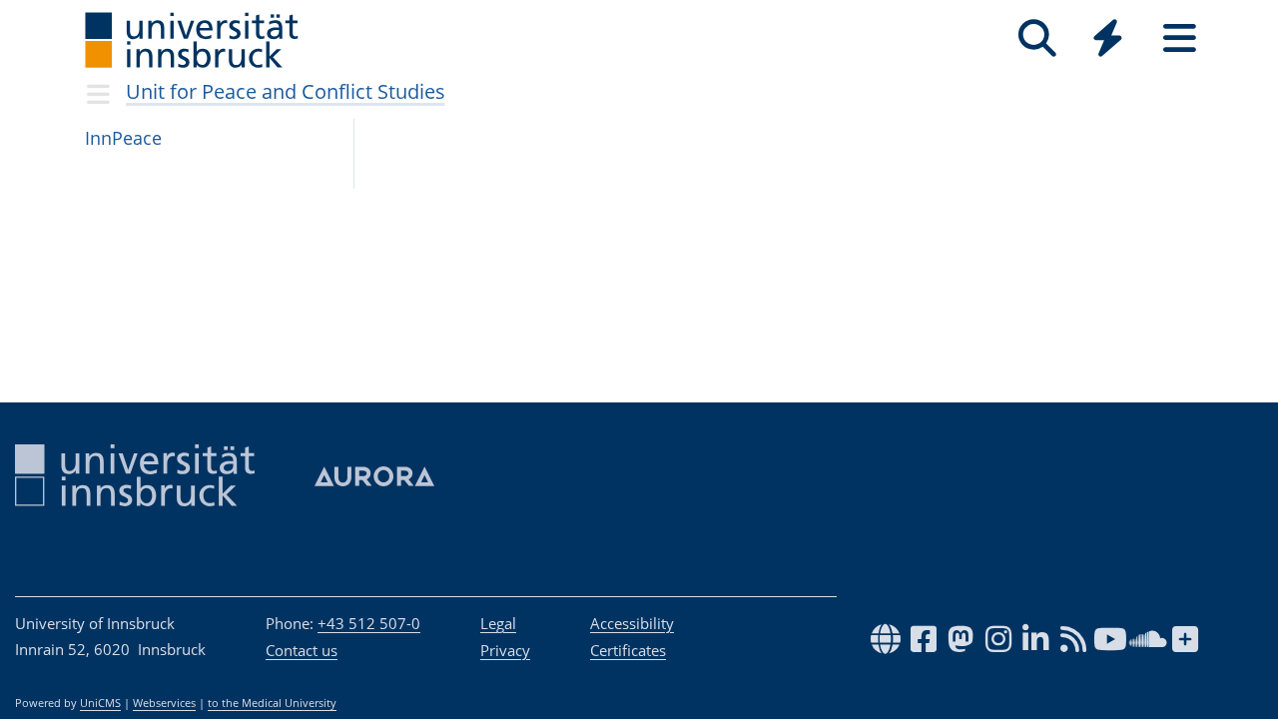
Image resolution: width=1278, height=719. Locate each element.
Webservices (164, 703)
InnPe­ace (123, 138)
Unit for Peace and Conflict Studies (285, 91)
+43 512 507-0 (369, 623)
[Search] (1036, 38)
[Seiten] (1179, 38)
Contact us (301, 650)
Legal (498, 623)
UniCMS (100, 703)
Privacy (505, 650)
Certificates (628, 650)
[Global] (1108, 40)
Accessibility (632, 623)
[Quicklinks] (1107, 38)
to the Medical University (272, 703)
